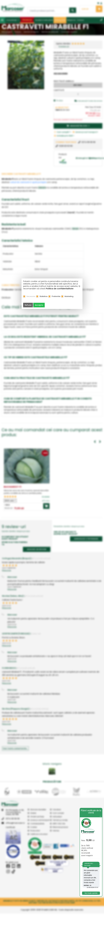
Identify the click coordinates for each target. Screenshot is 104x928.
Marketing (69, 296)
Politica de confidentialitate (59, 288)
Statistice (44, 296)
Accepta (39, 305)
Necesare (31, 296)
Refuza (28, 305)
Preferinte (56, 296)
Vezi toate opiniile (91, 893)
